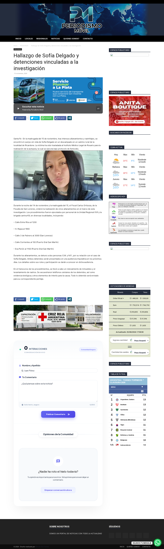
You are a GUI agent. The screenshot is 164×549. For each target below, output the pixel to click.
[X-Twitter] (140, 2)
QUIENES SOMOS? (71, 38)
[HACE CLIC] (129, 111)
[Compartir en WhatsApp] (47, 118)
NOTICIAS (55, 38)
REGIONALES (42, 38)
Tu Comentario (29, 377)
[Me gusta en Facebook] (60, 118)
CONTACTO (88, 38)
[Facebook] (127, 2)
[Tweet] (35, 118)
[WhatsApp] (144, 2)
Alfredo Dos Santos (42, 547)
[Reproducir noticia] (18, 108)
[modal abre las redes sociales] (69, 118)
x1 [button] (98, 108)
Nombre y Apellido (31, 365)
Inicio (15, 46)
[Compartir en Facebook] (20, 118)
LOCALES (29, 38)
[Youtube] (148, 2)
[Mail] (136, 2)
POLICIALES (24, 46)
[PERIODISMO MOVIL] (82, 20)
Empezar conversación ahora (58, 490)
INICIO (18, 38)
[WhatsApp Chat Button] (157, 542)
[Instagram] (132, 2)
